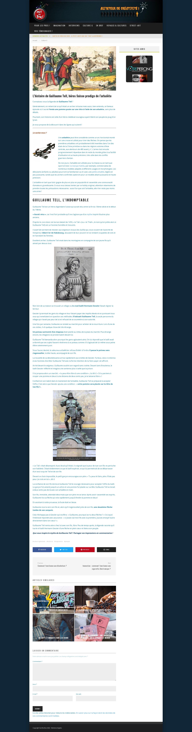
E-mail (35, 694)
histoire (50, 541)
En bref (99, 25)
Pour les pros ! (42, 25)
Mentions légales (56, 728)
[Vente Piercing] (139, 81)
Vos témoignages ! (43, 31)
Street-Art (135, 25)
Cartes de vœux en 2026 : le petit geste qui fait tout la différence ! (77, 36)
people (67, 541)
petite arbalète (98, 172)
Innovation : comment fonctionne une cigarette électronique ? (97, 566)
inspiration (59, 541)
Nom (35, 684)
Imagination (59, 25)
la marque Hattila (77, 166)
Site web (78, 694)
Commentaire (37, 661)
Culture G (88, 25)
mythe (89, 214)
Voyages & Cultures (116, 25)
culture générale (39, 541)
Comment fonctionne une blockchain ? (52, 564)
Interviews (74, 25)
